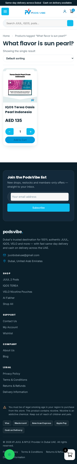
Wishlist (8, 333)
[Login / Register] (65, 11)
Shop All (8, 303)
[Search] (70, 23)
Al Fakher (9, 297)
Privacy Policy (11, 373)
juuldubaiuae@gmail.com (23, 255)
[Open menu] (5, 11)
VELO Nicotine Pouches (17, 291)
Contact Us (10, 321)
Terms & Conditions (15, 379)
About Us (9, 350)
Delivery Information (15, 391)
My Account (10, 327)
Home (6, 35)
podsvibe (13, 231)
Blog (5, 356)
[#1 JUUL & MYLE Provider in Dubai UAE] (35, 11)
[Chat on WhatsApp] (9, 454)
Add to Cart (20, 139)
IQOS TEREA (10, 285)
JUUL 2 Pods (11, 279)
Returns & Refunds (14, 385)
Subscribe (38, 207)
